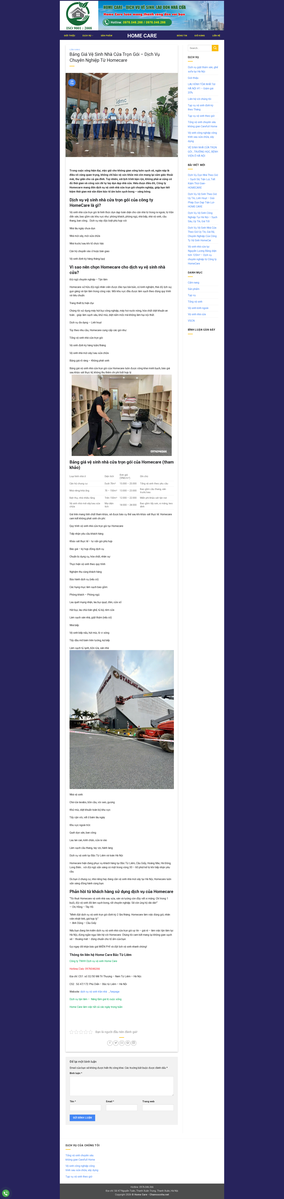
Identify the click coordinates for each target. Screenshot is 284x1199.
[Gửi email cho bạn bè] (122, 1043)
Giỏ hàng (199, 35)
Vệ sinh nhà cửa (197, 314)
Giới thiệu (69, 35)
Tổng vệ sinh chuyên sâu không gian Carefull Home (202, 124)
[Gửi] (215, 48)
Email (110, 1101)
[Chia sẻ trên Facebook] (110, 1043)
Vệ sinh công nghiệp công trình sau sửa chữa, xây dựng (202, 137)
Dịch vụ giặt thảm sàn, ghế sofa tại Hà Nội (203, 69)
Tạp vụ (192, 295)
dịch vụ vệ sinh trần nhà (94, 991)
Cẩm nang (75, 50)
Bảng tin (182, 35)
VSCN (191, 320)
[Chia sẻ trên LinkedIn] (133, 1043)
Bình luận (76, 1073)
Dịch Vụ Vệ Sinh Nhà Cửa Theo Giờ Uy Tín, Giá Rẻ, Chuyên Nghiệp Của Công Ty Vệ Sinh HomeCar (202, 234)
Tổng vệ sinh (195, 301)
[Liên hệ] (6, 1193)
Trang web (148, 1101)
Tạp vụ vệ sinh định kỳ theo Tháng (200, 107)
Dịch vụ (87, 35)
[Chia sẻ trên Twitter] (115, 1043)
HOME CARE (142, 35)
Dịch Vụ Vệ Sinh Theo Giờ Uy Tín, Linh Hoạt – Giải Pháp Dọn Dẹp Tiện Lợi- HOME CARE (202, 200)
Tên (73, 1101)
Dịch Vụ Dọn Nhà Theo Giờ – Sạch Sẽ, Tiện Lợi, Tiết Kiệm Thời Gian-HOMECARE (203, 181)
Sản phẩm (106, 35)
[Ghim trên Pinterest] (127, 1043)
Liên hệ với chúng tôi (199, 99)
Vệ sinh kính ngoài (198, 308)
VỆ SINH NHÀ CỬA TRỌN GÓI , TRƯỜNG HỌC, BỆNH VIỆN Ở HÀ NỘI (203, 151)
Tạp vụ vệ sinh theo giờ (201, 115)
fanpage (114, 991)
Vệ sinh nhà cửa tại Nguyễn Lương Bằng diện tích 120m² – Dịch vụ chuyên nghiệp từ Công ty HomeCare (202, 255)
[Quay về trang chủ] (142, 15)
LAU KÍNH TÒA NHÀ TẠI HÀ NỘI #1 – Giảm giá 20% (201, 88)
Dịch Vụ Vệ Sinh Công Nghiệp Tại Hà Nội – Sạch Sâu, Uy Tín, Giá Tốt (202, 217)
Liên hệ (216, 35)
